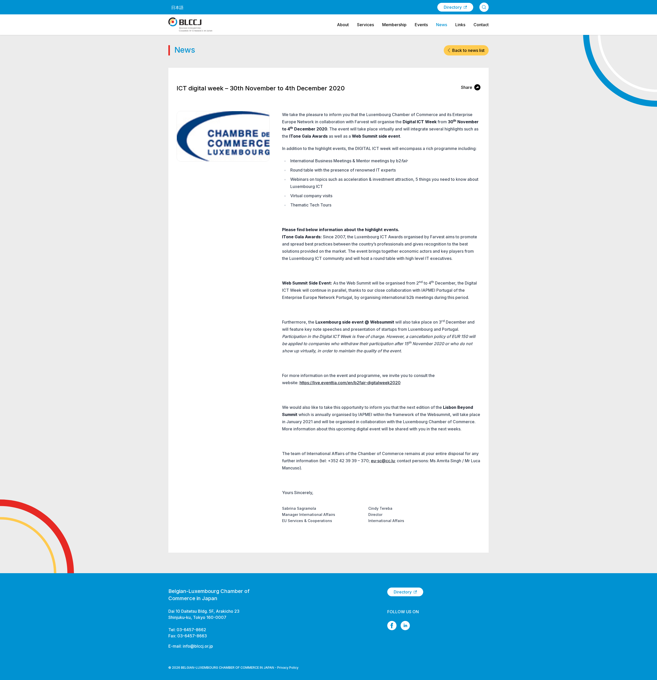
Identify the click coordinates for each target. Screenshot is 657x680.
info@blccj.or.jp (198, 646)
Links (460, 24)
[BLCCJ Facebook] (392, 625)
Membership (394, 24)
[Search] (484, 7)
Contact (481, 24)
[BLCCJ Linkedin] (405, 625)
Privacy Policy (287, 667)
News (441, 24)
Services (365, 24)
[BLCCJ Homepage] (190, 24)
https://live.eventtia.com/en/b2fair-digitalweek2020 (350, 382)
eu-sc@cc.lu (383, 460)
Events (421, 24)
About (343, 24)
